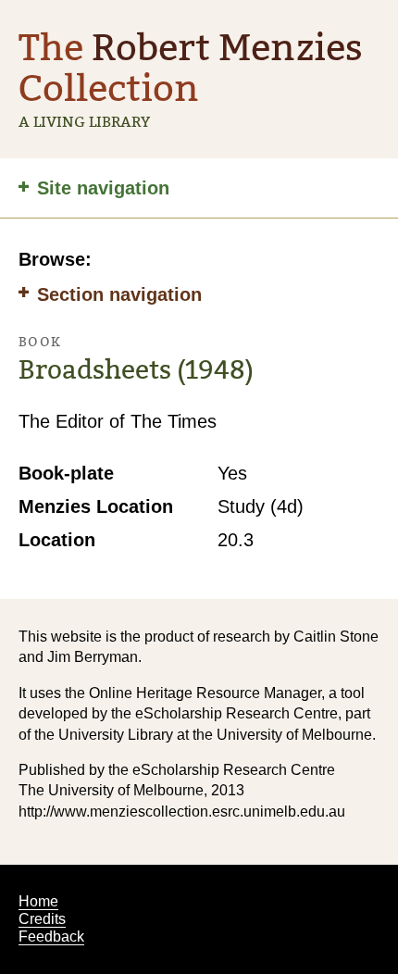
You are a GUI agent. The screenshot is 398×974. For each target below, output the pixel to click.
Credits (42, 919)
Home (38, 901)
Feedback (51, 936)
